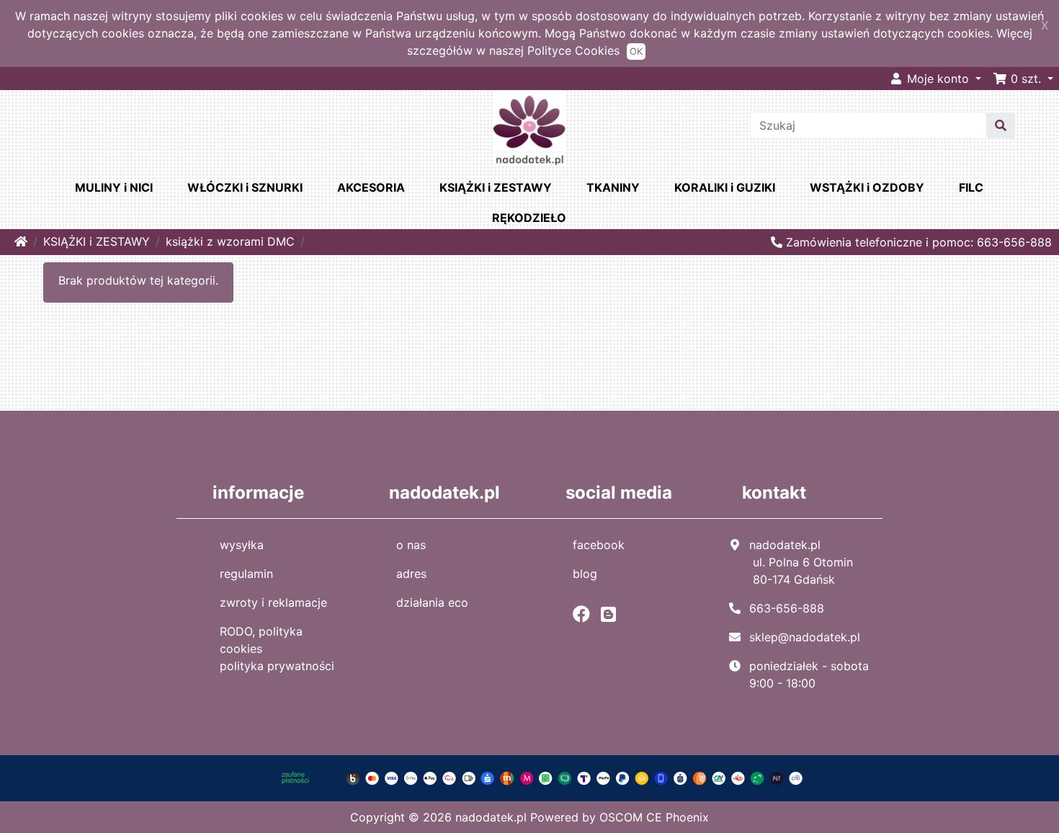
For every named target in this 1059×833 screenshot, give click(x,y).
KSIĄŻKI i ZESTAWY (495, 187)
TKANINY (613, 187)
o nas (411, 545)
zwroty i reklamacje (273, 602)
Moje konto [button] (938, 78)
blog (585, 573)
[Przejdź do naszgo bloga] (612, 614)
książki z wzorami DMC (230, 241)
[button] (1023, 78)
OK (636, 51)
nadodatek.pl (491, 817)
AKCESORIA (371, 187)
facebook (599, 545)
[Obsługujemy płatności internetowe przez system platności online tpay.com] (530, 777)
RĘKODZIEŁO (529, 217)
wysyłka (242, 545)
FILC (971, 187)
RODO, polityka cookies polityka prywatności (277, 648)
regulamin (246, 573)
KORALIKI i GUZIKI (724, 187)
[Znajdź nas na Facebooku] (585, 614)
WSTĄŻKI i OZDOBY (867, 187)
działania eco (432, 602)
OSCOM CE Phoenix (654, 817)
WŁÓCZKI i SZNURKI (245, 187)
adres (411, 573)
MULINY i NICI (114, 187)
